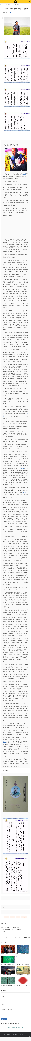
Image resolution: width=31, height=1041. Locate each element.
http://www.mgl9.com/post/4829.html (14, 931)
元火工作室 (6, 12)
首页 (4, 4)
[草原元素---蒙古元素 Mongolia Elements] (0, 4)
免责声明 (27, 1034)
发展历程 (15, 1034)
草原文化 (14, 4)
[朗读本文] (2, 18)
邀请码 (3, 1034)
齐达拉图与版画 (26, 938)
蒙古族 (24, 174)
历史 (13, 401)
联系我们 (9, 1034)
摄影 (24, 492)
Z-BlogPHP (8, 1037)
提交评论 (4, 1019)
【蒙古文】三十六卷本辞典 (11, 938)
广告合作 (21, 1034)
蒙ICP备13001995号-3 (23, 1037)
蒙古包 (22, 468)
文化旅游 (8, 4)
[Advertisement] (15, 228)
